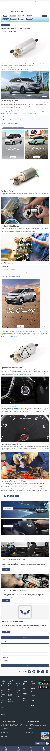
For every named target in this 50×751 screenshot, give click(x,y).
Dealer (9, 683)
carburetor (30, 113)
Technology (18, 683)
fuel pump (21, 63)
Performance (5, 657)
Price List (10, 685)
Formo (2, 716)
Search (32, 705)
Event (17, 688)
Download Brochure (10, 695)
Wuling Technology (6, 644)
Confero (2, 709)
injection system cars (14, 336)
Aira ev (2, 683)
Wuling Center (17, 693)
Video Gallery (18, 690)
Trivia (4, 654)
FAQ (17, 685)
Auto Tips (9, 1)
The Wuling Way (25, 688)
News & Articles (24, 698)
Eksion (2, 685)
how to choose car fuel (9, 492)
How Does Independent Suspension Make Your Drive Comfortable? (16, 272)
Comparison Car (10, 689)
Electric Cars (5, 651)
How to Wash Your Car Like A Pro (9, 269)
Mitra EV (2, 700)
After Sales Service (33, 684)
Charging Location (33, 696)
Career (24, 700)
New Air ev (3, 690)
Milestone (25, 690)
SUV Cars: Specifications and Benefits (10, 123)
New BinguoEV (3, 693)
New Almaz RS (4, 702)
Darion (2, 688)
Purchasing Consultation (10, 702)
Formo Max (3, 714)
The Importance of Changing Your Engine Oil (12, 119)
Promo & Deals (10, 699)
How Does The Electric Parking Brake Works (11, 276)
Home (2, 1)
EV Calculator (11, 691)
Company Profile (25, 684)
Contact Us (33, 700)
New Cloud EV (3, 697)
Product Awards (25, 694)
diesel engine (4, 230)
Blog (6, 1)
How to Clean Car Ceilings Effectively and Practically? (13, 127)
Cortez (2, 707)
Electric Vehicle (32, 692)
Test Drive (18, 696)
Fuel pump (41, 483)
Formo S (2, 712)
